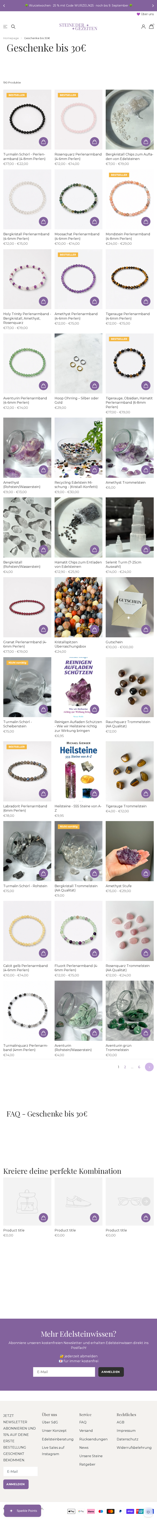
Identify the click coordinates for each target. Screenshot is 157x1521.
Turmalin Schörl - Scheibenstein (17, 724)
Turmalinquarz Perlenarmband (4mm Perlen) (25, 1048)
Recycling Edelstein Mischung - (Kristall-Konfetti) (76, 485)
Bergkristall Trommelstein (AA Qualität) (76, 888)
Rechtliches (126, 1414)
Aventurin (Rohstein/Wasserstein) (73, 1048)
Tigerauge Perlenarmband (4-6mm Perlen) (128, 316)
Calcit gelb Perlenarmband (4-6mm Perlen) (25, 968)
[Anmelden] (143, 26)
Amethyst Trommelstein (126, 482)
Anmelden (16, 1484)
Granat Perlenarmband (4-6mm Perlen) (25, 644)
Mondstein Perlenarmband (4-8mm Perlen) (128, 236)
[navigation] (4, 5)
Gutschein (114, 642)
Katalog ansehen (5, 26)
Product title (14, 1230)
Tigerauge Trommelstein (126, 806)
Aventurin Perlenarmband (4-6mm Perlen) (25, 400)
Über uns (49, 1414)
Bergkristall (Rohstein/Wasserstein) (21, 564)
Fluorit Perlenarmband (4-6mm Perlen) (76, 968)
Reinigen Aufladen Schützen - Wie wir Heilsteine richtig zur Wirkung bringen (78, 726)
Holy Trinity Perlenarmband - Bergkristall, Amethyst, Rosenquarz (27, 318)
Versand (86, 1431)
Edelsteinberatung (58, 1439)
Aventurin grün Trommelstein (118, 1048)
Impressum (126, 1431)
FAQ (82, 1422)
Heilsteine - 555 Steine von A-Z (78, 808)
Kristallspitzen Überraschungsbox (70, 644)
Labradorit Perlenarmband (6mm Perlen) (25, 808)
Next (149, 1067)
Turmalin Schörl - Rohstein (25, 886)
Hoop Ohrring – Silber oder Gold (77, 400)
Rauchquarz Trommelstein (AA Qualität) (128, 724)
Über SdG (50, 1422)
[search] (13, 26)
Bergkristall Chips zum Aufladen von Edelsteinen (129, 156)
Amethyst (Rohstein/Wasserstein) (21, 485)
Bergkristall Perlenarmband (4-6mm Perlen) (26, 236)
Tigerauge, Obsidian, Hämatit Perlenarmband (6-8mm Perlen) (129, 402)
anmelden (111, 1372)
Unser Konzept (54, 1431)
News (83, 1448)
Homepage (11, 38)
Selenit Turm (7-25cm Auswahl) (123, 564)
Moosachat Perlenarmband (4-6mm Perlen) (77, 236)
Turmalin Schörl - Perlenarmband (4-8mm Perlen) (24, 156)
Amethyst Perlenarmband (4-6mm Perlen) (76, 316)
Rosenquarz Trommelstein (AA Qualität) (128, 968)
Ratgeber (87, 1464)
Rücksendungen (93, 1439)
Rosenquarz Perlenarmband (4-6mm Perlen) (78, 156)
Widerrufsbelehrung (134, 1448)
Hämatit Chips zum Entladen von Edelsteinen (78, 564)
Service (85, 1414)
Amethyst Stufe (119, 886)
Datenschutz (127, 1439)
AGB (120, 1422)
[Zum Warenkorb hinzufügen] (43, 141)
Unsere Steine (91, 1456)
